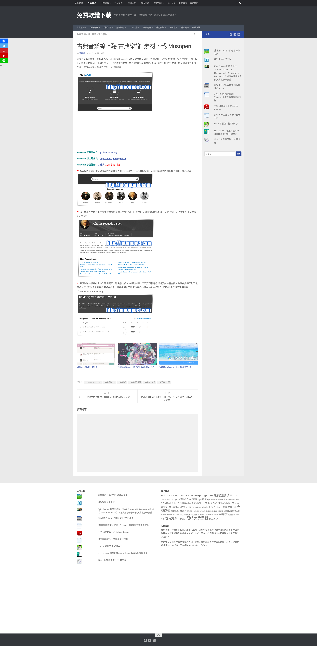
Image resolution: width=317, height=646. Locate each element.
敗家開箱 (145, 3)
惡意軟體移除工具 (232, 511)
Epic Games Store (186, 495)
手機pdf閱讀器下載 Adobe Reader (113, 532)
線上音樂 (92, 34)
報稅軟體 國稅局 (218, 511)
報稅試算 (210, 511)
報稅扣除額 (203, 511)
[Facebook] (4, 41)
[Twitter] (4, 45)
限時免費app (182, 519)
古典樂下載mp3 (109, 382)
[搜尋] (240, 3)
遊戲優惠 (210, 514)
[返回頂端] (158, 635)
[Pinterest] (4, 50)
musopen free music (93, 382)
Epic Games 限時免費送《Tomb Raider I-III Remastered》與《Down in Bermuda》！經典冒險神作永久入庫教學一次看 (227, 73)
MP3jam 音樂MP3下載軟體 (87, 367)
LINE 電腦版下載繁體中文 (226, 123)
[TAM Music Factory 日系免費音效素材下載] (178, 354)
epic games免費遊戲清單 (215, 495)
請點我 (101, 164)
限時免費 (171, 518)
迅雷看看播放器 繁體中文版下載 (113, 539)
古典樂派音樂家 (135, 382)
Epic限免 (210, 499)
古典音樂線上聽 (164, 382)
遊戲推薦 (223, 514)
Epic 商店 (192, 499)
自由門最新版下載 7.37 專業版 (112, 560)
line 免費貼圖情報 (214, 503)
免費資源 (92, 3)
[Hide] (1, 66)
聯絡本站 (194, 3)
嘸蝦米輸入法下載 (222, 59)
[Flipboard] (4, 55)
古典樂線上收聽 (149, 382)
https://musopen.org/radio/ (113, 158)
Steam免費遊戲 (222, 507)
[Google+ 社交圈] (234, 34)
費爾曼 (82, 53)
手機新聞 (105, 3)
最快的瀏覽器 (185, 515)
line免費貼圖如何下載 (197, 503)
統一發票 (171, 3)
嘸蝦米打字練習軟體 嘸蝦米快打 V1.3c (116, 518)
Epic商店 (202, 499)
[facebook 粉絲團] (230, 34)
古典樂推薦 (122, 382)
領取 (217, 519)
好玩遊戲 (118, 3)
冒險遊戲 (183, 511)
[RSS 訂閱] (238, 34)
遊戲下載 (204, 514)
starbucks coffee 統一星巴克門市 (205, 507)
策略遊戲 (194, 515)
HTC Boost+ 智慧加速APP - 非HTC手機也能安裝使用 (122, 553)
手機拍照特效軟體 (166, 514)
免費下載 (232, 507)
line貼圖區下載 (227, 503)
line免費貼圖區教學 (181, 503)
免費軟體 (79, 3)
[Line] (4, 60)
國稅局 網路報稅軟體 (193, 511)
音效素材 (102, 34)
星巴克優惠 (176, 514)
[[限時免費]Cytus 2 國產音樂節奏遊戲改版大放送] (137, 354)
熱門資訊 (158, 3)
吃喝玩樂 (132, 3)
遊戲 (199, 514)
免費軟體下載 (94, 15)
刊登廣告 (183, 3)
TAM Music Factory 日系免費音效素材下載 (175, 367)
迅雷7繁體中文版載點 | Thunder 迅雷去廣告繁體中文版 (227, 97)
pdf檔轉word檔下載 (178, 507)
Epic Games (168, 495)
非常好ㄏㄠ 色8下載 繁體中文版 (113, 495)
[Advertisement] (137, 133)
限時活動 (212, 519)
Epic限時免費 (219, 499)
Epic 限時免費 (230, 499)
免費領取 (175, 511)
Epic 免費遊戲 (180, 499)
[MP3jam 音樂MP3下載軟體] (96, 354)
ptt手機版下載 (190, 507)
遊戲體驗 (231, 515)
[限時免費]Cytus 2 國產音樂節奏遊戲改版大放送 (136, 367)
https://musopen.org (107, 152)
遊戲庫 (216, 515)
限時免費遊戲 (197, 518)
